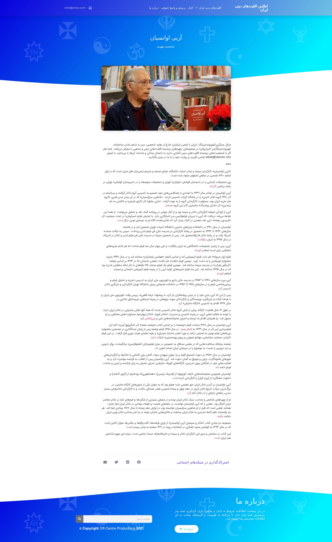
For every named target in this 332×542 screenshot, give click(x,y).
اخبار (190, 7)
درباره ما (154, 7)
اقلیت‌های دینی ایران (210, 7)
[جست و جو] (79, 519)
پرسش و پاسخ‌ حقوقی (173, 7)
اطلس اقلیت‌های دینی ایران (251, 8)
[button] (139, 462)
